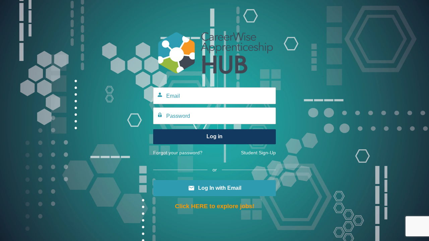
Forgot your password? (177, 152)
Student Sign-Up (258, 152)
